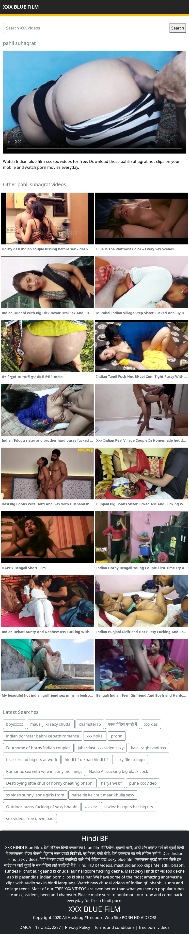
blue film (92, 847)
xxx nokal (95, 736)
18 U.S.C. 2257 (48, 927)
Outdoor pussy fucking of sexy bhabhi (41, 806)
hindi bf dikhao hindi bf (86, 759)
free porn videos (154, 927)
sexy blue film (121, 859)
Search (177, 28)
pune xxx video (143, 783)
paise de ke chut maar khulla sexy (103, 795)
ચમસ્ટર (91, 806)
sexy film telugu (130, 759)
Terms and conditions (114, 927)
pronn (117, 736)
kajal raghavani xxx (148, 747)
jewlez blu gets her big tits (128, 806)
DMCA (25, 927)
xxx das (151, 724)
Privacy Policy (77, 927)
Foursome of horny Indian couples (38, 747)
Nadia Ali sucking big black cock (118, 771)
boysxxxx (14, 724)
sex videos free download (30, 818)
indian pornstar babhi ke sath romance (42, 736)
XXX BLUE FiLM (21, 6)
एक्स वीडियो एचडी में (122, 724)
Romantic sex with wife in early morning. (44, 771)
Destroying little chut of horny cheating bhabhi (50, 783)
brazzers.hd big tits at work (31, 759)
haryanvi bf (111, 783)
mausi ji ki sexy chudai (50, 724)
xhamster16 (90, 724)
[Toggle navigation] (179, 7)
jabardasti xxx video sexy (101, 747)
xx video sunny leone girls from (35, 795)
